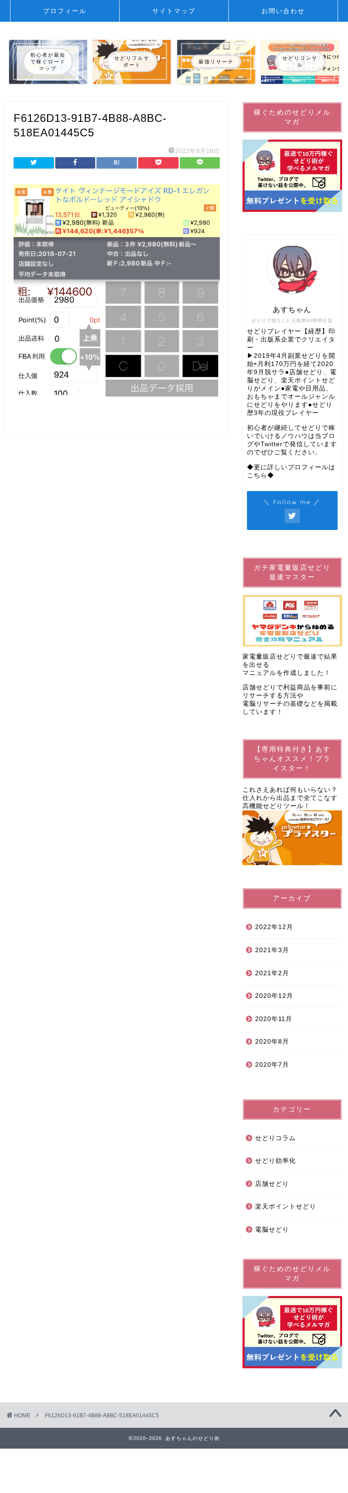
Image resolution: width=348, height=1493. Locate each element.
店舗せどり (272, 1183)
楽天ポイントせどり (285, 1206)
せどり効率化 (275, 1160)
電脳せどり (272, 1229)
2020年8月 (272, 1041)
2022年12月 (274, 927)
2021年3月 (272, 950)
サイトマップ (174, 11)
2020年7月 (272, 1064)
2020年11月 (273, 1019)
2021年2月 (272, 973)
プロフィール (65, 11)
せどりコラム (275, 1138)
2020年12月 (274, 995)
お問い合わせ (283, 11)
